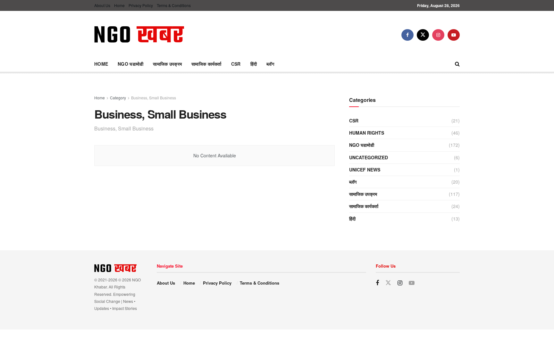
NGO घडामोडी (130, 64)
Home (119, 5)
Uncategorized (368, 157)
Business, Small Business (153, 97)
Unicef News (364, 169)
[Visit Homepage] (139, 35)
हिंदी (253, 64)
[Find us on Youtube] (454, 35)
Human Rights (366, 132)
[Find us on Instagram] (438, 35)
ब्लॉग (270, 64)
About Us (102, 5)
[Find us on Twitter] (423, 35)
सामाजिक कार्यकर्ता (206, 64)
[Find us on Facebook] (407, 35)
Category (118, 97)
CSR (236, 64)
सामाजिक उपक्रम (167, 64)
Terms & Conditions (174, 5)
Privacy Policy (141, 5)
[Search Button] (457, 64)
